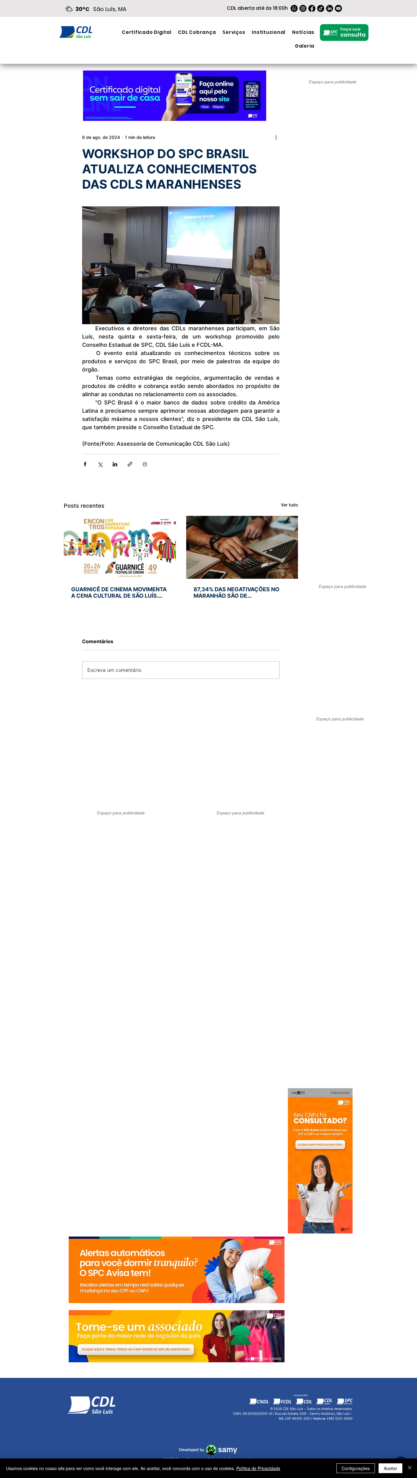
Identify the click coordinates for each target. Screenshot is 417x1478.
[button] (234, 32)
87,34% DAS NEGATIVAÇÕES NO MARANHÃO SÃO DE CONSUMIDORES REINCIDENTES (237, 592)
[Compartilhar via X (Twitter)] (100, 464)
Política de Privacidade (258, 1468)
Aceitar (390, 1468)
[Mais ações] (276, 137)
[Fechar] (409, 1468)
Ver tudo (289, 504)
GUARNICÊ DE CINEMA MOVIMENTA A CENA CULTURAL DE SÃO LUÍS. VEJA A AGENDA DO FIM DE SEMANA (119, 592)
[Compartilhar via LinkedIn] (115, 464)
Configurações (356, 1468)
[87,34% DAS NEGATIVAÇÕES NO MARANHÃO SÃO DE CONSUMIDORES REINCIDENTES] (242, 547)
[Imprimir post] (145, 464)
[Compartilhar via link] (130, 464)
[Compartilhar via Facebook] (85, 464)
